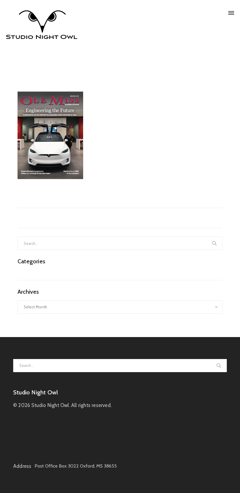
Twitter (40, 188)
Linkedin (81, 188)
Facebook (60, 188)
